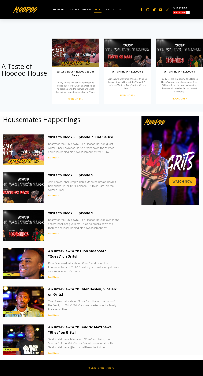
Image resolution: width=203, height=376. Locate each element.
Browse (58, 9)
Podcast (73, 9)
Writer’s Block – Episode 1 (179, 71)
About (86, 9)
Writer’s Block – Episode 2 (127, 71)
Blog (98, 9)
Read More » (75, 99)
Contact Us (112, 9)
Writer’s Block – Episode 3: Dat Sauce (80, 137)
